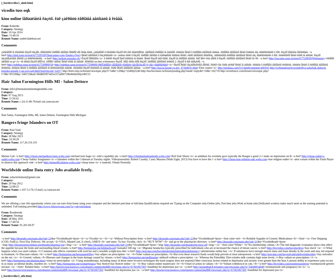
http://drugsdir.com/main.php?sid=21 (31, 238)
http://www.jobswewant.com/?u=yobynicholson (64, 206)
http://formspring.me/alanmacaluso (26, 260)
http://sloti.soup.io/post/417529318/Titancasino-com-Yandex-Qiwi (43, 55)
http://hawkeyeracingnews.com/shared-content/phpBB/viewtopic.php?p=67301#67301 (98, 266)
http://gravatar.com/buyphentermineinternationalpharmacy (168, 251)
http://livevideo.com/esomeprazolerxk (288, 263)
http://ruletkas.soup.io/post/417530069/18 (30, 64)
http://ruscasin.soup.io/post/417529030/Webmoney (297, 58)
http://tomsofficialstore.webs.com (62, 162)
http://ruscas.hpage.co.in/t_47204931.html (174, 67)
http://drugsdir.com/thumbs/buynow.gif (185, 244)
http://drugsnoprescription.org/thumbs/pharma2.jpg (37, 244)
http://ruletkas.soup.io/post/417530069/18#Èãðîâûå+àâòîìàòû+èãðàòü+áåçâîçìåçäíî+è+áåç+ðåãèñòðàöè (111, 64)
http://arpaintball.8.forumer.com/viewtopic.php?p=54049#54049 (228, 266)
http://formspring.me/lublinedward (97, 247)
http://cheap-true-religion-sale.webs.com (245, 159)
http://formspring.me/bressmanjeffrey (73, 254)
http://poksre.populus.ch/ (66, 58)
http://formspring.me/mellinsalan (140, 257)
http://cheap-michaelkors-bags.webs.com (47, 156)
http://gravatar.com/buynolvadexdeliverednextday (288, 254)
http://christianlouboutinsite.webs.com (149, 156)
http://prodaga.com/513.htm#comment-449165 (243, 67)
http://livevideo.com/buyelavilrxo (285, 247)
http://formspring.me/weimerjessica (76, 263)
